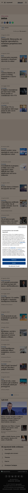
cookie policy (22, 242)
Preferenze (14, 259)
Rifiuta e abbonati (22, 227)
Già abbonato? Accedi (14, 266)
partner (19, 249)
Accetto (14, 263)
